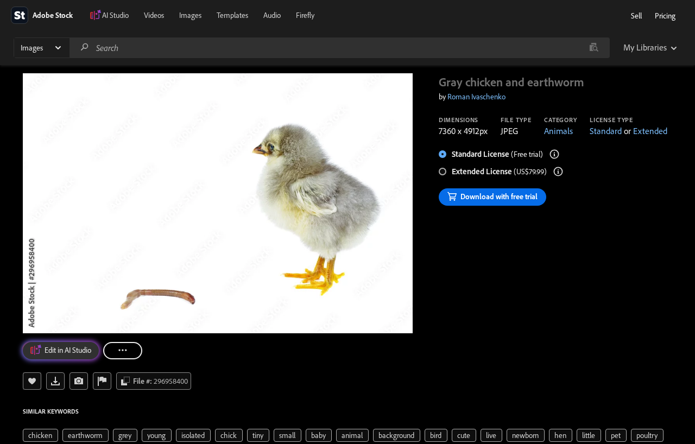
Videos (154, 15)
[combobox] (339, 47)
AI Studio (115, 15)
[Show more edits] (122, 350)
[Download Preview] (55, 381)
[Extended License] (558, 171)
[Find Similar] (79, 381)
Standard (606, 130)
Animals (558, 130)
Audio (272, 15)
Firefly (305, 15)
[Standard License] (554, 154)
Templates (232, 15)
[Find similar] (594, 47)
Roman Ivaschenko (476, 97)
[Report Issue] (102, 381)
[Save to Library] (32, 381)
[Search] (85, 47)
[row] (40, 435)
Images (190, 15)
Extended (650, 130)
